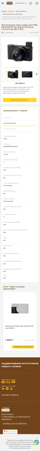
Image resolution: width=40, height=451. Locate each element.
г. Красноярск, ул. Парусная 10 (15, 417)
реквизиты (6, 419)
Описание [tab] (7, 117)
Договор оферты (10, 395)
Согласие (13, 442)
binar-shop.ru (7, 414)
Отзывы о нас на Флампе (15, 423)
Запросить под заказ (23, 347)
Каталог (11, 11)
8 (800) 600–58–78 (20, 3)
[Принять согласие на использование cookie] (37, 437)
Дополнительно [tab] (9, 129)
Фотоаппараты (21, 11)
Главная (4, 11)
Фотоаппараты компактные (12, 14)
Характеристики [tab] (9, 123)
